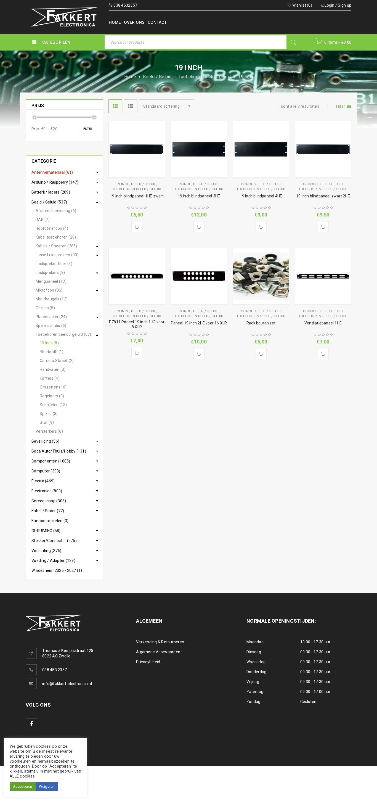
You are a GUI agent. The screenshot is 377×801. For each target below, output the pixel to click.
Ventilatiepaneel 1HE (323, 323)
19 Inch (122, 184)
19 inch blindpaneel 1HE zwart (137, 196)
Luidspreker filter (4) (54, 263)
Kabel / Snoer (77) (47, 511)
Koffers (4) (50, 378)
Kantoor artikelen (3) (49, 521)
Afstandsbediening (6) (56, 210)
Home (130, 76)
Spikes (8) (49, 413)
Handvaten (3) (52, 369)
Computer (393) (45, 471)
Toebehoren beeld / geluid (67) (63, 334)
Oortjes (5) (45, 308)
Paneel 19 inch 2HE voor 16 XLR (199, 323)
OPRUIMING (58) (46, 530)
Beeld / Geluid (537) (49, 202)
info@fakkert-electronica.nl (67, 683)
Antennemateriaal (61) (52, 172)
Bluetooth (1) (51, 352)
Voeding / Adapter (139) (53, 560)
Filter (87, 128)
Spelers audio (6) (51, 325)
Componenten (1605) (50, 461)
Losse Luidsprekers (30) (57, 255)
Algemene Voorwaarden (158, 652)
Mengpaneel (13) (51, 281)
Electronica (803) (46, 491)
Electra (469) (43, 481)
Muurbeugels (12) (52, 299)
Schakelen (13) (53, 405)
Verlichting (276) (46, 550)
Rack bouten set (260, 323)
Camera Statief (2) (57, 360)
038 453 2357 (54, 670)
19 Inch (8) (49, 343)
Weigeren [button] (47, 786)
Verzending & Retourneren (160, 642)
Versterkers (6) (49, 431)
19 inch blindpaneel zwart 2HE (323, 196)
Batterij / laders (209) (50, 192)
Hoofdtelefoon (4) (52, 228)
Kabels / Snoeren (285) (56, 246)
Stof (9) (47, 422)
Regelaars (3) (52, 396)
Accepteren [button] (22, 786)
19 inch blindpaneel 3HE (199, 196)
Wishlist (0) (301, 5)
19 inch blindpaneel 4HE (261, 196)
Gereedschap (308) (48, 501)
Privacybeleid (148, 662)
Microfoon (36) (49, 290)
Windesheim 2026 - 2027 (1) (56, 570)
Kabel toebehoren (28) (56, 237)
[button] (136, 226)
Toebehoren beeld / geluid (205, 76)
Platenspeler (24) (51, 316)
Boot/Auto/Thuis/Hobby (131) (58, 451)
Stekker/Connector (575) (54, 540)
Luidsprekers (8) (50, 272)
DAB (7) (43, 219)
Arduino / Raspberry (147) (54, 182)
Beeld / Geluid (157, 76)
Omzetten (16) (53, 387)
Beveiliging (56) (45, 441)
